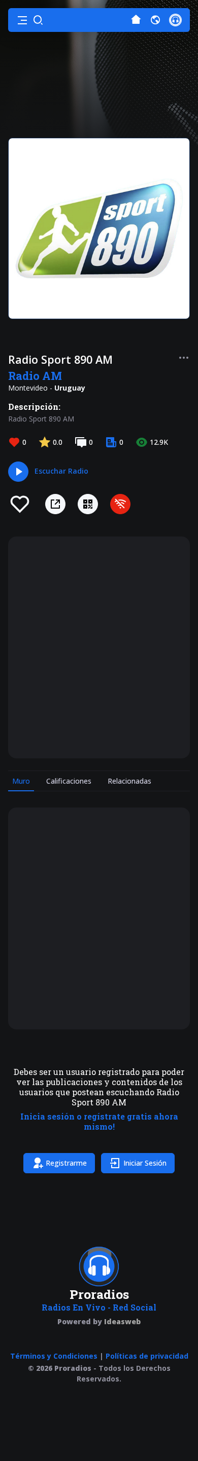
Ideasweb (122, 1321)
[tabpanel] (99, 992)
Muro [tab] (21, 781)
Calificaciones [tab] (68, 781)
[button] (22, 20)
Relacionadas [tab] (129, 781)
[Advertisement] (99, 647)
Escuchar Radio (61, 471)
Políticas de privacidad (147, 1356)
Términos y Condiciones (53, 1356)
